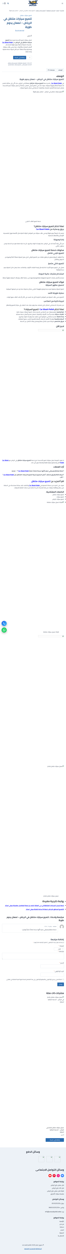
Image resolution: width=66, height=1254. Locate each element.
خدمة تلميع (11, 65)
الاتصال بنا (61, 1235)
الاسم (61, 963)
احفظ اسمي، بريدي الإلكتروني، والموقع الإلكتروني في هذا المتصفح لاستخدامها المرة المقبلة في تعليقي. (34, 979)
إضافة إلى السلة (20, 57)
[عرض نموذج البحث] (8, 3)
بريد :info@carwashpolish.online (54, 1211)
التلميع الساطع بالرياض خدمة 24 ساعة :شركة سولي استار (45, 909)
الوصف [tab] (60, 70)
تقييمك (61, 946)
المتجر (62, 1230)
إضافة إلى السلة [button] (55, 1139)
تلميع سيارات (18, 65)
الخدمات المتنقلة (22, 63)
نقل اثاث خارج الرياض (58, 1188)
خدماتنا (62, 1227)
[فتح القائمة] (62, 3)
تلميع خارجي (24, 65)
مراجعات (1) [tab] (51, 70)
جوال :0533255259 (58, 1203)
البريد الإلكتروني (59, 971)
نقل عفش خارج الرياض (57, 1185)
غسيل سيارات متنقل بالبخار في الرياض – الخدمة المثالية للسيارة (55, 1129)
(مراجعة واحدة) (19, 30)
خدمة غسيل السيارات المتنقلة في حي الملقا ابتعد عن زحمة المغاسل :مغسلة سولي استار (34, 905)
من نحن (61, 1224)
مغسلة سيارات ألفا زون (57, 1194)
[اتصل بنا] (4, 623)
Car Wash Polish (7, 42)
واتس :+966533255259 (56, 1207)
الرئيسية (61, 1221)
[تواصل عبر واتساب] (4, 630)
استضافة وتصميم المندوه (33, 1248)
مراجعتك (61, 951)
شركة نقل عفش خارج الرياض (55, 1191)
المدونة (61, 1232)
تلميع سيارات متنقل (26, 15)
